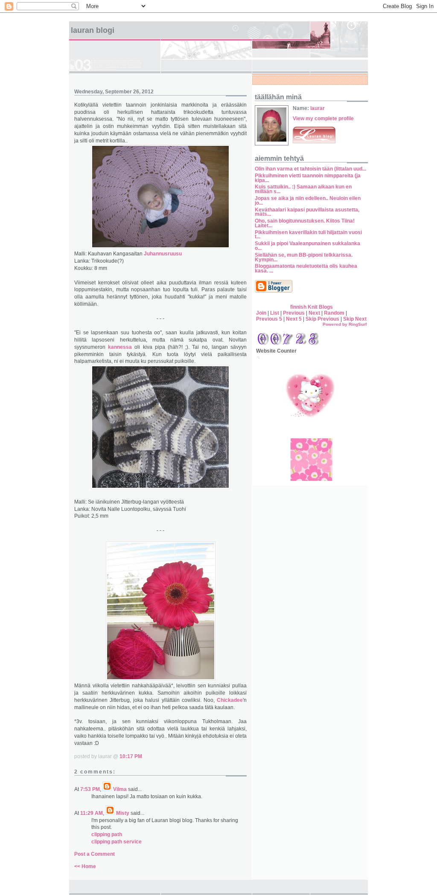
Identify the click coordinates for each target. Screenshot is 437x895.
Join (261, 313)
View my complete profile (323, 119)
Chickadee (230, 700)
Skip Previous (322, 319)
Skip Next (355, 319)
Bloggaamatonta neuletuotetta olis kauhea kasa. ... (306, 268)
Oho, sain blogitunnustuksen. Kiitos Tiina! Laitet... (305, 223)
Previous (294, 313)
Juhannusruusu (162, 254)
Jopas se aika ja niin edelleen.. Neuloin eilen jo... (308, 200)
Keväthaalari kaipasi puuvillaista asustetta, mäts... (307, 212)
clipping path (106, 834)
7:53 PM (90, 789)
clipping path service (116, 842)
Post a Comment (94, 854)
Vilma (120, 789)
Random (334, 313)
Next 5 (294, 319)
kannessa (120, 347)
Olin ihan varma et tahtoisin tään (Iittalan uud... (310, 169)
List (274, 313)
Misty (122, 813)
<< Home (85, 866)
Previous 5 (269, 319)
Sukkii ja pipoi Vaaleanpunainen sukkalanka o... (307, 245)
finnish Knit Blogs (311, 307)
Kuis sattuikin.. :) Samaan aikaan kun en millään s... (303, 189)
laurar (317, 108)
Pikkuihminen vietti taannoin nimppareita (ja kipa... (308, 178)
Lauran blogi (92, 30)
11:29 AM (91, 813)
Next (314, 313)
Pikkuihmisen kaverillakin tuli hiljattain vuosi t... (308, 234)
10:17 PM (130, 756)
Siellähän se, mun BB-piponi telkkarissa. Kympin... (304, 257)
